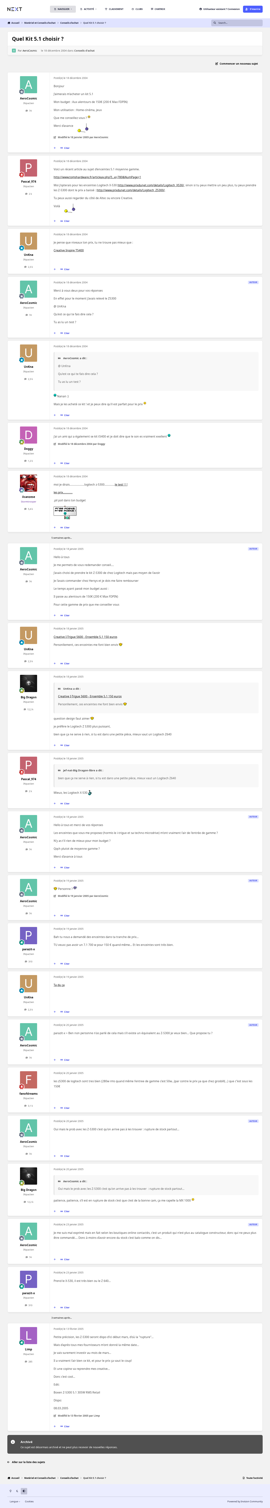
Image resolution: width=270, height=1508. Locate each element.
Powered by (245, 1501)
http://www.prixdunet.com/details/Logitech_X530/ (151, 185)
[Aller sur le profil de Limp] (28, 1335)
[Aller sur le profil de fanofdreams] (28, 1079)
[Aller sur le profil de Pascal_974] (28, 168)
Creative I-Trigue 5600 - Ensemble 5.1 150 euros (85, 637)
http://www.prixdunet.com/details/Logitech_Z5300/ (131, 190)
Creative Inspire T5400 (69, 250)
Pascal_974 (28, 182)
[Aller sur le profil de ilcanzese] (28, 483)
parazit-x (28, 949)
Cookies (29, 1501)
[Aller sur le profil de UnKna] (28, 241)
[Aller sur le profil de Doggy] (28, 435)
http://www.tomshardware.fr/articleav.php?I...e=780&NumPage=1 (97, 177)
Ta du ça (59, 985)
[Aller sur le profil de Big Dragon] (28, 683)
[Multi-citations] (54, 148)
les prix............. (63, 492)
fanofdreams (28, 1094)
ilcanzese (28, 497)
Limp (28, 1349)
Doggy (28, 449)
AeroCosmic (30, 50)
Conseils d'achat (84, 50)
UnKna (28, 255)
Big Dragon (29, 697)
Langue (14, 1501)
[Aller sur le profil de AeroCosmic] (14, 50)
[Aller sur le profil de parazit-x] (28, 935)
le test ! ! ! (121, 485)
